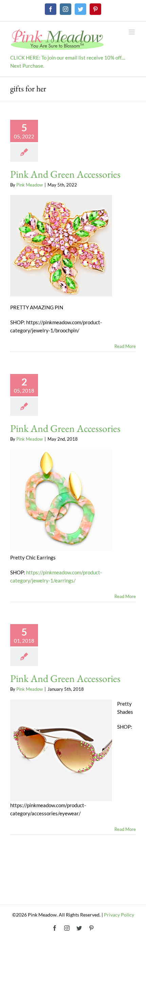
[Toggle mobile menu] (132, 32)
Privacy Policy (119, 915)
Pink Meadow (29, 184)
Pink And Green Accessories (65, 174)
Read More (125, 346)
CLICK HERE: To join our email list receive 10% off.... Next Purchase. (67, 61)
